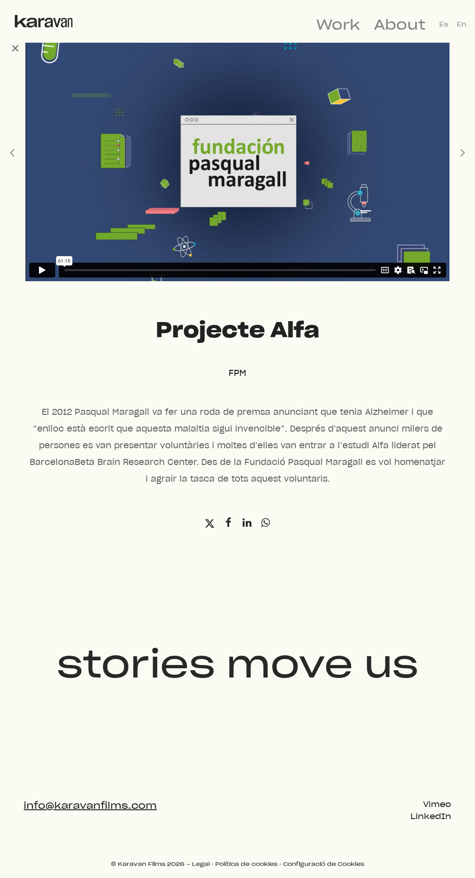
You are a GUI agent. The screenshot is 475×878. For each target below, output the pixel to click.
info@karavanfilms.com (90, 806)
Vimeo (437, 804)
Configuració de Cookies (323, 864)
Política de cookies (246, 864)
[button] (210, 524)
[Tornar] (19, 49)
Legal (201, 864)
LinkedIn (431, 816)
